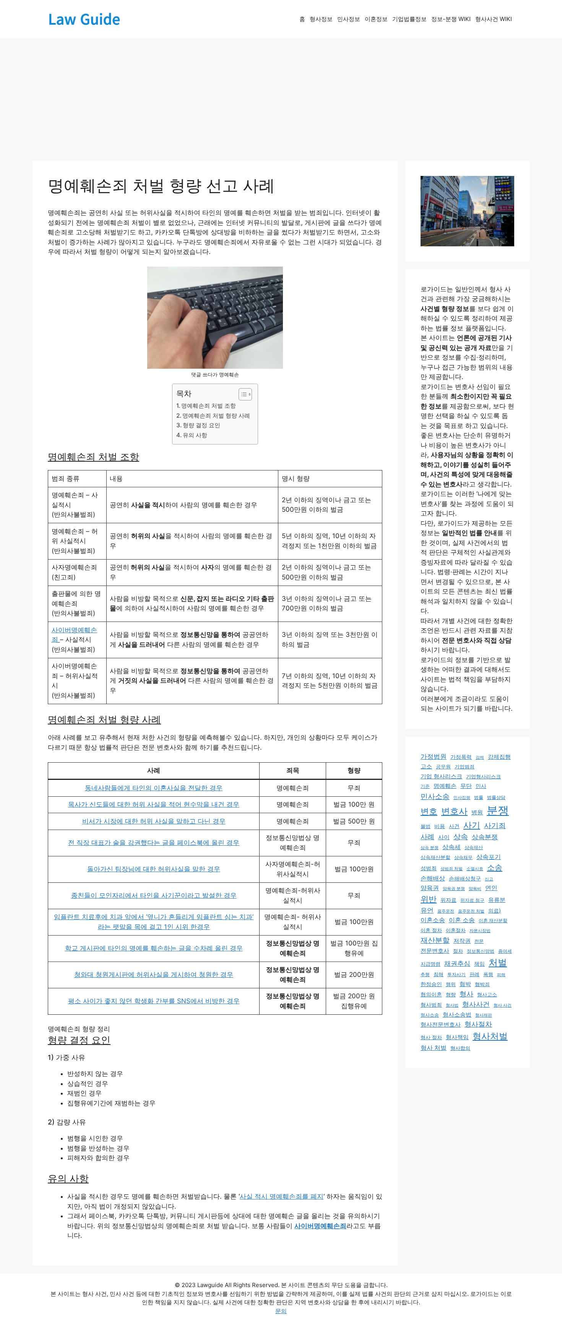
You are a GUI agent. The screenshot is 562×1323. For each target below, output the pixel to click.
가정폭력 (461, 757)
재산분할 (435, 940)
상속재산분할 (435, 857)
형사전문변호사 (441, 1024)
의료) (494, 910)
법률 (478, 797)
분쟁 (498, 810)
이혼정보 (376, 19)
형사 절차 (431, 1037)
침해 (438, 974)
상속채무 (463, 857)
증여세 (505, 951)
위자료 (448, 900)
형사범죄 (431, 1004)
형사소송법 (457, 1014)
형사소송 (430, 1015)
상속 (460, 836)
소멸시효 (474, 868)
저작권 (462, 940)
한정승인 (431, 984)
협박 (465, 984)
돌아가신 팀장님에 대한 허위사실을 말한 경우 (153, 869)
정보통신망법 (480, 951)
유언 (427, 910)
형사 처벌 (434, 1047)
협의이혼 (431, 994)
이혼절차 (456, 930)
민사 (481, 786)
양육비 (475, 888)
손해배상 (433, 878)
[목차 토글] (241, 394)
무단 (466, 786)
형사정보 (321, 19)
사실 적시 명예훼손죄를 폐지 (281, 1196)
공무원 (443, 766)
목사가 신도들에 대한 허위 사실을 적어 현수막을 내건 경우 (153, 804)
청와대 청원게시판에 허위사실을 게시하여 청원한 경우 (153, 974)
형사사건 (476, 1004)
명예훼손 (445, 786)
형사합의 (460, 1048)
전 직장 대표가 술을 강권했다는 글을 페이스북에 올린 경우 (153, 842)
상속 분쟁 (430, 847)
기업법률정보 (409, 19)
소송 (494, 867)
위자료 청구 (472, 900)
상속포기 (488, 857)
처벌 (498, 962)
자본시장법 (480, 930)
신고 (489, 879)
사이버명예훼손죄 (320, 1226)
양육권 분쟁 (454, 888)
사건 (454, 826)
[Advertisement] (281, 95)
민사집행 (461, 797)
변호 (429, 811)
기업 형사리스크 (441, 776)
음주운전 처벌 (471, 911)
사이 (444, 837)
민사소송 (435, 796)
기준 (425, 786)
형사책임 (457, 1037)
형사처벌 (490, 1036)
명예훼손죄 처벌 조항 (208, 405)
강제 (480, 757)
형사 (466, 993)
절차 (458, 951)
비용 (439, 826)
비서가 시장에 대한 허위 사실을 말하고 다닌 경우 (154, 821)
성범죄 (429, 868)
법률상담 (496, 797)
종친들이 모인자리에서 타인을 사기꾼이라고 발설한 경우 (154, 895)
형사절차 (478, 1024)
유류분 (496, 899)
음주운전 (445, 911)
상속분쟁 (485, 837)
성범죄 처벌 (451, 868)
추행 (425, 974)
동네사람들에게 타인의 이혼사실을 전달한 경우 (154, 788)
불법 (425, 826)
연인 (491, 888)
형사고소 (487, 994)
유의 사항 (195, 435)
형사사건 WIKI (493, 19)
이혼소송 (433, 920)
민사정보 (348, 19)
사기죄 (495, 825)
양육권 (430, 888)
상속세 (451, 847)
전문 (479, 941)
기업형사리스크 (483, 776)
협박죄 (482, 984)
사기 (471, 825)
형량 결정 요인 (201, 425)
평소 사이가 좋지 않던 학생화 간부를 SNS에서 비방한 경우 (154, 1001)
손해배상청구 (465, 878)
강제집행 (499, 756)
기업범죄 (464, 766)
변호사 (454, 811)
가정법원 (434, 756)
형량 (451, 994)
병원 (477, 812)
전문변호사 (435, 950)
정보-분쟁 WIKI (451, 19)
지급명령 (430, 964)
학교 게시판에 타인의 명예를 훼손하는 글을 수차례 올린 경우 (154, 948)
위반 (429, 899)
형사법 (452, 1005)
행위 (451, 984)
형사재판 (483, 1015)
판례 (474, 974)
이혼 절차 (431, 930)
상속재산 (474, 847)
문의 (281, 1311)
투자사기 (456, 974)
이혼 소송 (462, 920)
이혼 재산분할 (493, 920)
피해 (501, 974)
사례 (427, 837)
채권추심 (457, 963)
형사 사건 (503, 1005)
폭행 (488, 974)
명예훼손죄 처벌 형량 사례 (216, 415)
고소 (426, 766)
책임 (479, 963)
